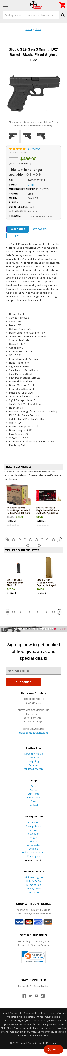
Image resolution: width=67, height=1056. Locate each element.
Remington (33, 856)
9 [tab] (53, 539)
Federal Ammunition (33, 852)
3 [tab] (19, 539)
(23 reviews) (34, 148)
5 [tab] (30, 539)
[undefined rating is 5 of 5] (17, 148)
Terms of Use (33, 884)
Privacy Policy (34, 888)
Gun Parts (33, 793)
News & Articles (33, 753)
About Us (33, 757)
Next (59, 539)
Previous (7, 539)
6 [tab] (36, 539)
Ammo (33, 790)
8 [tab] (47, 539)
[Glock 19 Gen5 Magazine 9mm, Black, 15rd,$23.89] (18, 568)
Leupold (33, 848)
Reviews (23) (40, 228)
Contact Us (33, 892)
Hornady (33, 829)
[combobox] (31, 15)
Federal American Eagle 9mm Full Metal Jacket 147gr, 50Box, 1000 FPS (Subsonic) (47, 511)
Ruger (33, 837)
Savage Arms (33, 826)
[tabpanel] (19, 508)
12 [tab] (33, 545)
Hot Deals (33, 805)
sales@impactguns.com (33, 732)
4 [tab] (25, 539)
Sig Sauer (33, 833)
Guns (34, 786)
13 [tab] (39, 545)
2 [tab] (13, 539)
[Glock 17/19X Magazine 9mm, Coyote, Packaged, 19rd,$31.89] (48, 568)
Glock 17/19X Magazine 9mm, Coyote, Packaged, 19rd (46, 584)
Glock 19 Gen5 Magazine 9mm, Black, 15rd (15, 583)
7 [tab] (42, 539)
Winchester (33, 844)
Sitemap (33, 765)
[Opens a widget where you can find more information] (53, 1049)
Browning (33, 822)
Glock (33, 841)
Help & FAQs (33, 881)
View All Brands (33, 859)
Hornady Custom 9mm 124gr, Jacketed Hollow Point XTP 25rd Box (18, 511)
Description (17, 228)
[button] (33, 957)
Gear (33, 801)
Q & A (17, 235)
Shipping (33, 761)
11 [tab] (27, 545)
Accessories (33, 797)
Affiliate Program (33, 768)
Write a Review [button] (18, 152)
